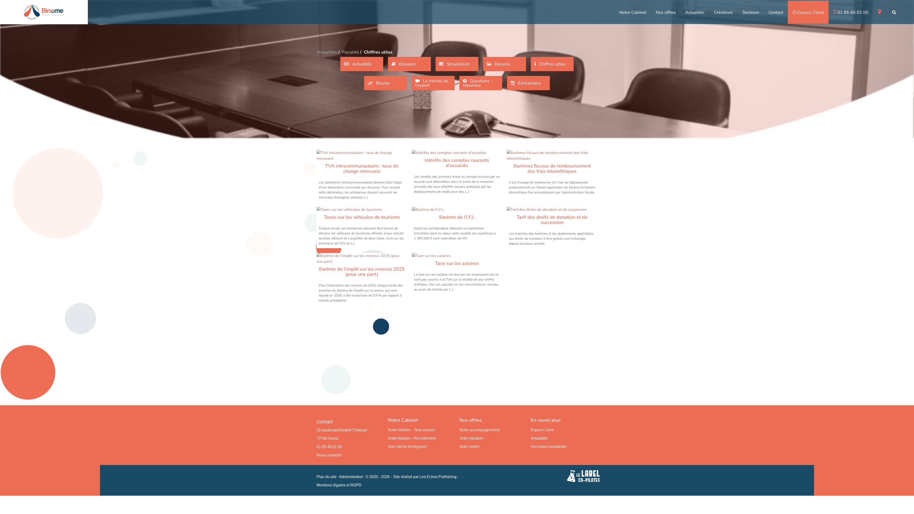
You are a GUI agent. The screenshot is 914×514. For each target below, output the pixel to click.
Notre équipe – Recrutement (412, 438)
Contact (776, 12)
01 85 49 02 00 (852, 12)
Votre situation (471, 438)
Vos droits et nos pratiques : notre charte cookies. (44, 484)
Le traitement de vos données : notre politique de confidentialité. (55, 489)
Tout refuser (76, 502)
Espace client (542, 430)
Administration (351, 477)
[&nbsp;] (880, 12)
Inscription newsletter (548, 447)
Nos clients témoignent (407, 447)
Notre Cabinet (632, 12)
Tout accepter (30, 502)
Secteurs (750, 12)
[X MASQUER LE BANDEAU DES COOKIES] (148, 450)
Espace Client (810, 12)
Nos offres (666, 12)
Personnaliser (123, 502)
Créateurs (723, 12)
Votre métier (469, 447)
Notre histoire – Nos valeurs (411, 430)
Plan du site (327, 477)
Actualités (695, 12)
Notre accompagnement (479, 430)
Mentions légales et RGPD (339, 485)
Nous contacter (329, 455)
